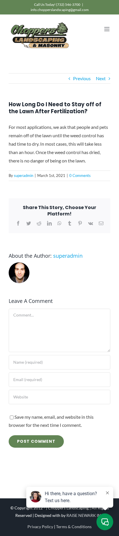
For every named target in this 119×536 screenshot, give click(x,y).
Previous (82, 78)
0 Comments (80, 175)
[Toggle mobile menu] (107, 29)
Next (101, 78)
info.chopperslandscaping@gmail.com (60, 10)
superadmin (23, 175)
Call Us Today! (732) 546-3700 (57, 4)
